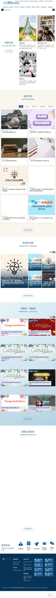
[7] (30, 9)
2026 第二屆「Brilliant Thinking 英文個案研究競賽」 (13, 283)
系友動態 (50, 7)
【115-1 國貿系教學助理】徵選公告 (39, 160)
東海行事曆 (48, 560)
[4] (26, 9)
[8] (32, 9)
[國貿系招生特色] (28, 9)
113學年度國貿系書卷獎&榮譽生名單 (10, 407)
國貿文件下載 (48, 574)
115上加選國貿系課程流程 (9, 160)
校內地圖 (38, 574)
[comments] (52, 543)
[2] (23, 9)
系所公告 (36, 371)
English (26, 1)
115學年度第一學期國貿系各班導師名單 (40, 132)
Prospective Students (34, 1)
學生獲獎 (3, 320)
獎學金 (38, 7)
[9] (33, 9)
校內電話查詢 (48, 569)
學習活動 (28, 7)
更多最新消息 (28, 230)
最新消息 (11, 7)
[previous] (2, 10)
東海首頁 (17, 1)
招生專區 (5, 7)
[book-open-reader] (20, 544)
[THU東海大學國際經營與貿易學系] (10, 5)
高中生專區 (9, 51)
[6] (29, 9)
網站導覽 (22, 1)
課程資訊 (22, 7)
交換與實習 (44, 7)
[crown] (44, 543)
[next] (53, 10)
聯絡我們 (42, 1)
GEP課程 (22, 43)
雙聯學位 (22, 79)
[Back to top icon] (49, 595)
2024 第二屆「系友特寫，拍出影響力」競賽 (48, 283)
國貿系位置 (38, 569)
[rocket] (36, 544)
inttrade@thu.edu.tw (17, 570)
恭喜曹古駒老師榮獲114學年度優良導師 (11, 382)
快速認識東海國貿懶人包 (9, 132)
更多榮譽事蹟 (28, 419)
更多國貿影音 (28, 528)
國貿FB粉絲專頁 (38, 560)
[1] (22, 9)
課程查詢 (48, 565)
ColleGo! (20, 548)
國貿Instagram (38, 565)
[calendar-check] (28, 543)
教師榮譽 (36, 320)
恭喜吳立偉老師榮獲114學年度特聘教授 (39, 357)
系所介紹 (16, 7)
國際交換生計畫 (42, 43)
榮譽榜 (33, 7)
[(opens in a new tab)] (27, 28)
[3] (25, 9)
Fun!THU (36, 548)
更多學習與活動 (28, 295)
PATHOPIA (44, 587)
